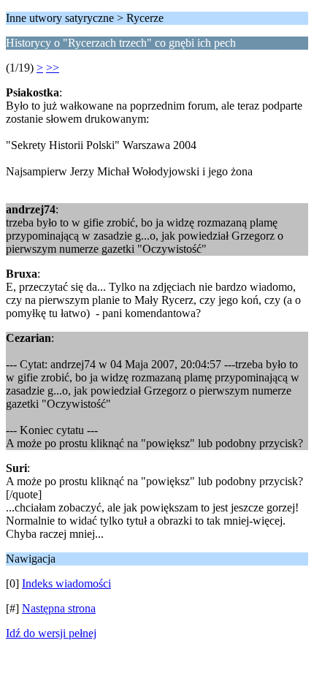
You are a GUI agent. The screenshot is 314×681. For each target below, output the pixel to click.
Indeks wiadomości (66, 583)
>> (52, 67)
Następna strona (59, 608)
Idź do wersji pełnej (51, 633)
